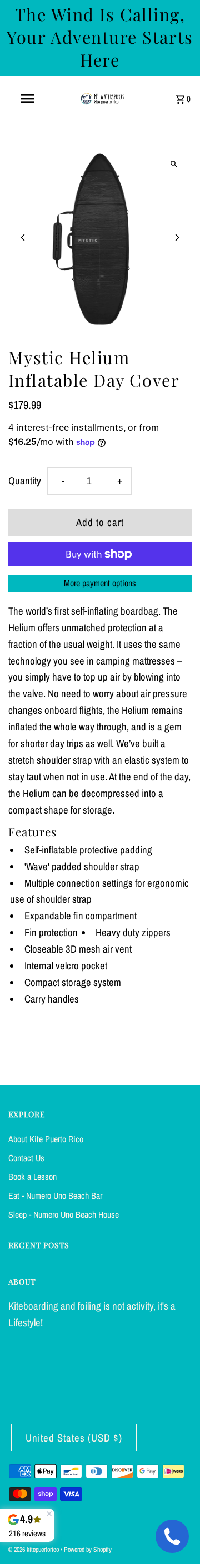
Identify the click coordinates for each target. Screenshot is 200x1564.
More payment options (100, 583)
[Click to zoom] (173, 163)
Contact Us (26, 1158)
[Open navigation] (27, 99)
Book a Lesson (32, 1177)
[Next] (176, 237)
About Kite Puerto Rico (45, 1139)
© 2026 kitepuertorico (34, 1549)
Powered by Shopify (88, 1549)
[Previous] (23, 237)
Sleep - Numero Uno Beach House (63, 1214)
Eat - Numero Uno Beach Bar (55, 1195)
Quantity (24, 481)
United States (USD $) (74, 1438)
